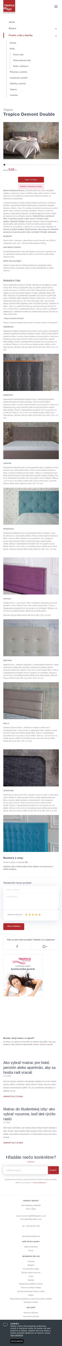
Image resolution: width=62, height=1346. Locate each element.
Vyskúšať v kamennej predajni (31, 186)
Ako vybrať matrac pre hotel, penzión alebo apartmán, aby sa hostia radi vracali (29, 1067)
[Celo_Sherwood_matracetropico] (31, 372)
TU (26, 862)
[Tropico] (31, 6)
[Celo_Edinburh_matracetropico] (31, 575)
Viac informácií (16, 1335)
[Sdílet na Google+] (45, 946)
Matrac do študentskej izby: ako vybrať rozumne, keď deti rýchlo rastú (29, 1114)
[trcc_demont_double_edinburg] (31, 440)
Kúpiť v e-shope (31, 179)
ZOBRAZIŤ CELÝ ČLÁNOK (13, 1096)
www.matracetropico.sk (31, 1236)
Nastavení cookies (31, 1302)
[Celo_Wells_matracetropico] (31, 767)
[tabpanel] (31, 140)
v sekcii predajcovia (39, 1182)
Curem (31, 1250)
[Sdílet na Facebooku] (17, 946)
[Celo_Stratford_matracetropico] (31, 833)
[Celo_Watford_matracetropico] (31, 700)
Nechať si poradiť (46, 1044)
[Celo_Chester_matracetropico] (31, 506)
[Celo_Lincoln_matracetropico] (31, 637)
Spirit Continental (31, 1247)
